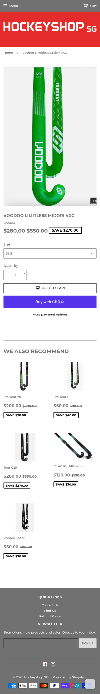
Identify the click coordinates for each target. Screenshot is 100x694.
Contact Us (50, 605)
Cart (93, 6)
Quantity (10, 266)
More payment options (50, 314)
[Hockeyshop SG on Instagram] (53, 665)
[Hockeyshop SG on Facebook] (45, 665)
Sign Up (87, 643)
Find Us (50, 610)
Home (8, 52)
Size (6, 244)
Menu (13, 6)
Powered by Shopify (68, 677)
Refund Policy (50, 616)
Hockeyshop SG (36, 677)
